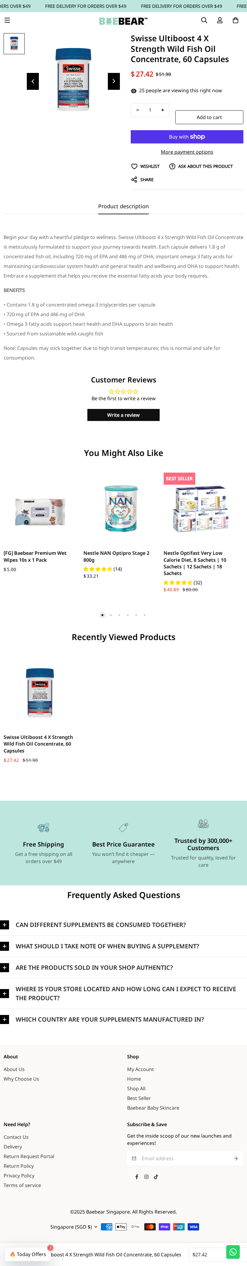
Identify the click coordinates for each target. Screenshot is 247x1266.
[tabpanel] (123, 297)
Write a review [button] (123, 415)
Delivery (13, 1146)
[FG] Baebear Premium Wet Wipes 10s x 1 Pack (35, 556)
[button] (236, 20)
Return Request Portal (29, 1156)
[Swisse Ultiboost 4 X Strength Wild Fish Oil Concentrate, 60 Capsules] (40, 693)
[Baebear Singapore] (123, 20)
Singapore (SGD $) (71, 1227)
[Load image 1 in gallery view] (14, 43)
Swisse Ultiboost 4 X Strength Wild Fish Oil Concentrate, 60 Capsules (38, 744)
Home (134, 1079)
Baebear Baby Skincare (153, 1107)
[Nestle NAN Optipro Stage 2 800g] (119, 509)
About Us (14, 1069)
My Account (140, 1069)
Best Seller (139, 1098)
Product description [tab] (123, 206)
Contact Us (16, 1137)
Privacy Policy (19, 1175)
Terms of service (22, 1185)
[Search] (204, 20)
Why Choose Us (21, 1079)
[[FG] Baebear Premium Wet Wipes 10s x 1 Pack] (40, 509)
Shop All (136, 1088)
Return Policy (19, 1166)
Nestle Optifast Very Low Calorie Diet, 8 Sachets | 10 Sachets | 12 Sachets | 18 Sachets (195, 563)
